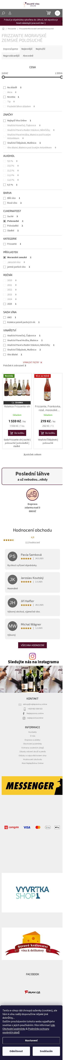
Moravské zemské (19, 257)
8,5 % (12, 184)
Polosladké (15, 225)
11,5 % (12, 170)
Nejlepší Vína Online (19, 120)
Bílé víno (13, 198)
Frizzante (14, 244)
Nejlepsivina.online (35, 713)
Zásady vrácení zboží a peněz (32, 751)
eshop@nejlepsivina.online (35, 704)
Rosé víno (14, 203)
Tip (10, 101)
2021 (11, 285)
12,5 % (12, 180)
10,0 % (12, 165)
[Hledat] (3, 13)
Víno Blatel (14, 354)
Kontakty (32, 732)
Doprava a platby (32, 739)
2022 (11, 289)
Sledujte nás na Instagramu (33, 662)
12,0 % (12, 175)
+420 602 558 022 (35, 708)
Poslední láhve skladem (21, 106)
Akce (11, 92)
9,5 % (12, 161)
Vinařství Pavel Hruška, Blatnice (24, 340)
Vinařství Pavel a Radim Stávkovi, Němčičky (30, 130)
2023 (11, 294)
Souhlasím (46, 1051)
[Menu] (57, 13)
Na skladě (14, 87)
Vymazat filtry (31, 362)
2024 (11, 299)
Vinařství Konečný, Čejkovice (23, 125)
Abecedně (28, 55)
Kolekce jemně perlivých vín (23, 322)
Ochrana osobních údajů (32, 747)
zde (53, 1025)
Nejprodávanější (11, 55)
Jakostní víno (16, 262)
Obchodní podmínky (13, 1029)
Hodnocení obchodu (32, 759)
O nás (32, 735)
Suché (12, 216)
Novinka (13, 97)
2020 (11, 280)
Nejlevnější (27, 49)
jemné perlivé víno (18, 267)
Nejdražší (40, 49)
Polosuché (15, 221)
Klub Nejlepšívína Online (32, 763)
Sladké (12, 230)
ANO (11, 317)
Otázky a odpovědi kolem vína (32, 755)
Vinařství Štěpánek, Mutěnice (24, 143)
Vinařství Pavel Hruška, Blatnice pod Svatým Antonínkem (29, 136)
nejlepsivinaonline (35, 717)
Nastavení (31, 1040)
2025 (11, 304)
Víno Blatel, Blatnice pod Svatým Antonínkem (31, 147)
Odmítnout (16, 1051)
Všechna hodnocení (32, 645)
